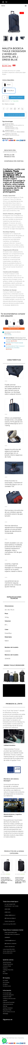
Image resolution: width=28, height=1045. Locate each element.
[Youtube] (14, 1023)
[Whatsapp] (18, 1023)
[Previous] (3, 872)
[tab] (10, 150)
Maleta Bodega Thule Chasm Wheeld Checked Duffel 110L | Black (20, 880)
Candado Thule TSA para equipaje (14, 342)
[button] (8, 104)
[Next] (24, 872)
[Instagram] (5, 1023)
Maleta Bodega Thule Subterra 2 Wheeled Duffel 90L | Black (7, 880)
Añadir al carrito (16, 97)
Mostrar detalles (7, 334)
